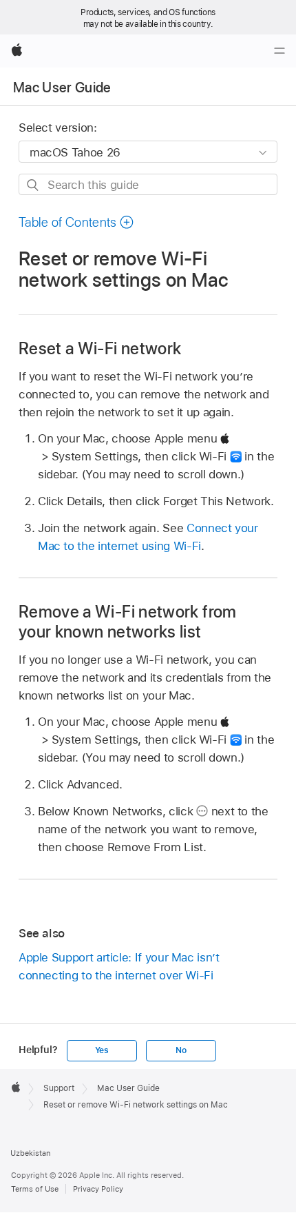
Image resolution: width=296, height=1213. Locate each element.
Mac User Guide (62, 87)
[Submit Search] (33, 185)
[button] (76, 222)
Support (58, 1088)
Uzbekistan (30, 1153)
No (181, 1050)
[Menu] (279, 51)
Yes (102, 1050)
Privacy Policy (98, 1189)
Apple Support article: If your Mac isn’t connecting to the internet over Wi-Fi (119, 966)
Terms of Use (35, 1189)
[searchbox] (148, 184)
